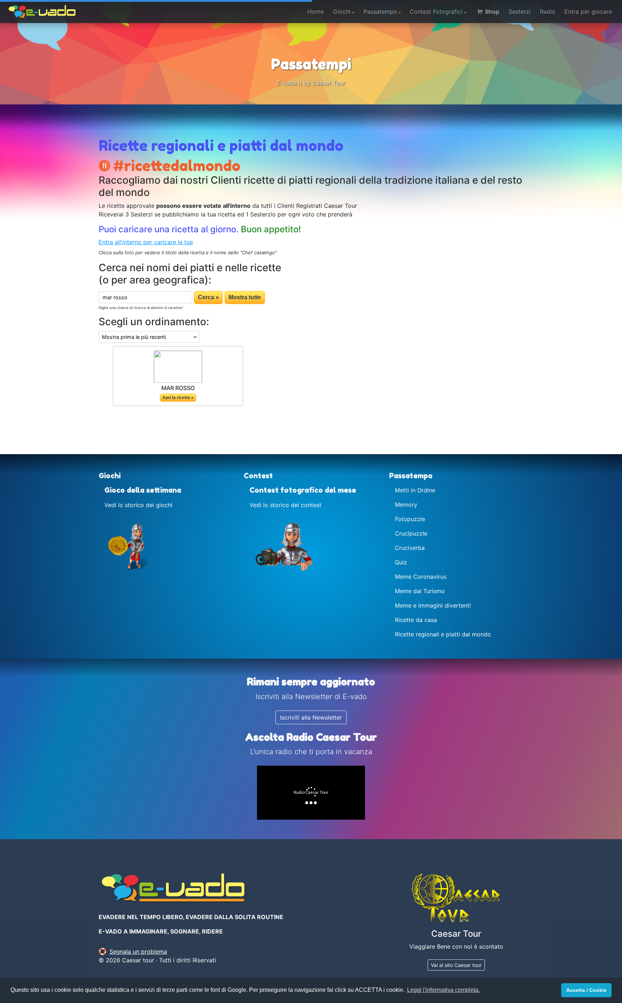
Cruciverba (410, 547)
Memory (406, 504)
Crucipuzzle (411, 533)
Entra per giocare (588, 11)
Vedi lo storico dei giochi (138, 505)
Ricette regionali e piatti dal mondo (443, 634)
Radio (547, 11)
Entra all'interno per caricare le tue (146, 242)
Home (315, 11)
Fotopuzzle (410, 519)
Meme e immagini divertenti (433, 605)
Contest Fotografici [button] (436, 11)
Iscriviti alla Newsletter (311, 717)
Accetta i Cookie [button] (586, 990)
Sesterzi (520, 11)
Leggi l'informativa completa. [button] (443, 990)
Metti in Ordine (415, 490)
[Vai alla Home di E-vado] (42, 11)
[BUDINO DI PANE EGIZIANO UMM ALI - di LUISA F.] (178, 366)
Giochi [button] (342, 11)
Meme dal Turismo (420, 591)
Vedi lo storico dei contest (285, 505)
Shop (491, 11)
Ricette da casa (416, 619)
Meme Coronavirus (420, 576)
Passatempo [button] (380, 11)
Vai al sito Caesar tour (456, 965)
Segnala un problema (138, 951)
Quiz (401, 562)
